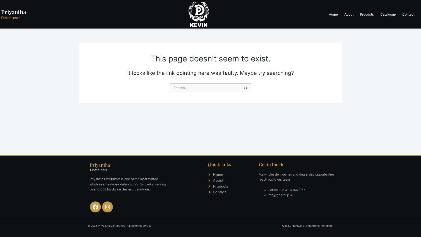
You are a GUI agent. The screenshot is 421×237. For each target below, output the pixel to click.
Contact (408, 14)
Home (333, 14)
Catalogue (388, 14)
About (348, 14)
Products (367, 14)
